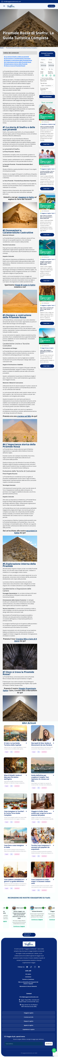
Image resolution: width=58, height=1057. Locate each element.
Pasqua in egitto (28, 1021)
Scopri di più (46, 144)
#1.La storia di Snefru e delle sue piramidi (16, 57)
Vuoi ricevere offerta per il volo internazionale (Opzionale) (46, 80)
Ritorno (50, 62)
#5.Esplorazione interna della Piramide (15, 64)
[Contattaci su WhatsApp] (54, 1050)
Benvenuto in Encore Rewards (28, 986)
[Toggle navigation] (4, 6)
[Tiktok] (31, 967)
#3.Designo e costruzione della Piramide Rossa (18, 60)
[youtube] (27, 967)
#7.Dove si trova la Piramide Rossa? (14, 66)
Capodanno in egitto (28, 1029)
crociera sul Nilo (24, 416)
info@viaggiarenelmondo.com (12, 1)
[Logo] (11, 6)
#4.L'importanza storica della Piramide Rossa (17, 62)
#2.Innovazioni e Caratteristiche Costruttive (17, 58)
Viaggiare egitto (28, 1013)
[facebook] (39, 967)
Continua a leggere (36, 926)
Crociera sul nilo (28, 1017)
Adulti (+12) (41, 72)
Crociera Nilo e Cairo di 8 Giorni (25, 640)
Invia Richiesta (47, 96)
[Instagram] (35, 967)
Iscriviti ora (49, 1043)
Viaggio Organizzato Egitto (19, 689)
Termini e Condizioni (28, 979)
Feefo (47, 897)
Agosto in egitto (28, 1025)
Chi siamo (28, 974)
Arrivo (41, 62)
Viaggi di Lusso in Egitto (25, 285)
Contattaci (28, 977)
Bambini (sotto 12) (50, 72)
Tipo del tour (43, 83)
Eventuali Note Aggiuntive (44, 89)
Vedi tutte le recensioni (27, 934)
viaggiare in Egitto (26, 197)
